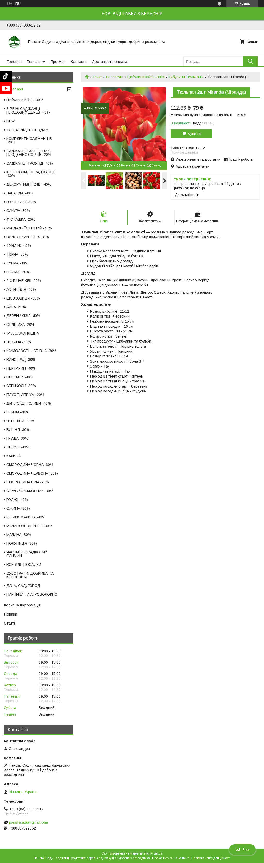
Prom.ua (156, 853)
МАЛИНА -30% (18, 535)
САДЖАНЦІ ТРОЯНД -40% (29, 163)
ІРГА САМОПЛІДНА (22, 333)
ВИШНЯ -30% (18, 430)
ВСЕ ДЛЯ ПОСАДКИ (23, 564)
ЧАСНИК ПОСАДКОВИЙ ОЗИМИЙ (26, 554)
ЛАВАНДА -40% (19, 193)
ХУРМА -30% (17, 263)
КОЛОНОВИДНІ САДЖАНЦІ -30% (30, 174)
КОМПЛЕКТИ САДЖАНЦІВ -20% (29, 140)
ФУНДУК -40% (18, 246)
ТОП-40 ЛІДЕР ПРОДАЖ (27, 130)
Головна (14, 61)
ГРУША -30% (17, 438)
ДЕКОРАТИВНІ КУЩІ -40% (28, 184)
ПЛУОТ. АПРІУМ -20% (25, 394)
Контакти (79, 61)
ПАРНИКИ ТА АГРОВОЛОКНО (31, 594)
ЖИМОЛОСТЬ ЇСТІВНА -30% (31, 351)
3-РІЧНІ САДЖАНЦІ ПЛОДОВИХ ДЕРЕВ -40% (28, 110)
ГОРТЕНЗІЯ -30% (21, 202)
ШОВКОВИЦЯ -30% (23, 298)
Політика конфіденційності (210, 858)
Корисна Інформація (22, 605)
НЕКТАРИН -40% (21, 368)
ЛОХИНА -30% (18, 342)
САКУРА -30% (18, 211)
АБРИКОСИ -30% (21, 386)
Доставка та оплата (109, 61)
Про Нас (58, 61)
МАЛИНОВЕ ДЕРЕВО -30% (29, 526)
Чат (246, 850)
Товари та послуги (107, 77)
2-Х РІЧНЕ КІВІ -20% (23, 281)
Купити (194, 133)
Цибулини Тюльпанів (185, 77)
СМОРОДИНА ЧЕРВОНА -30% (32, 473)
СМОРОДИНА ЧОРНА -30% (29, 465)
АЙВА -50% (16, 307)
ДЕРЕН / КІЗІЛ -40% (23, 316)
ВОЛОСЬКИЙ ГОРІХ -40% (28, 237)
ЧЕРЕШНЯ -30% (20, 421)
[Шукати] (250, 61)
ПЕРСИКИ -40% (19, 377)
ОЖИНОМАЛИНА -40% (25, 517)
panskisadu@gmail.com (28, 822)
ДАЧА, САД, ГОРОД (23, 586)
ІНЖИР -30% (17, 254)
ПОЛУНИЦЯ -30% (21, 543)
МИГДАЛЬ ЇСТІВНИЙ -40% (29, 228)
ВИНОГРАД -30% (21, 359)
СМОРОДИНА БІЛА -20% (27, 482)
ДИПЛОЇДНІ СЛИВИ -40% (28, 403)
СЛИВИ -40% (17, 412)
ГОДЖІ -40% (17, 500)
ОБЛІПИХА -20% (20, 324)
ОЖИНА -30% (18, 508)
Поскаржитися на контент (170, 858)
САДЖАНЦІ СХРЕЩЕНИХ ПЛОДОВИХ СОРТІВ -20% (28, 153)
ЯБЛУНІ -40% (17, 447)
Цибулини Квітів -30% (145, 77)
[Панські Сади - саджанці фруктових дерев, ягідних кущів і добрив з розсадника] (14, 42)
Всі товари (13, 89)
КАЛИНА (13, 456)
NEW (10, 121)
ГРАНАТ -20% (18, 272)
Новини (10, 614)
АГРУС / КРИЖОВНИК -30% (29, 491)
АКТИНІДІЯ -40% (21, 289)
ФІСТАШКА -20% (20, 219)
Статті (9, 623)
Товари (33, 61)
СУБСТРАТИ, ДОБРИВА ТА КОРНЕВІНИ (30, 575)
